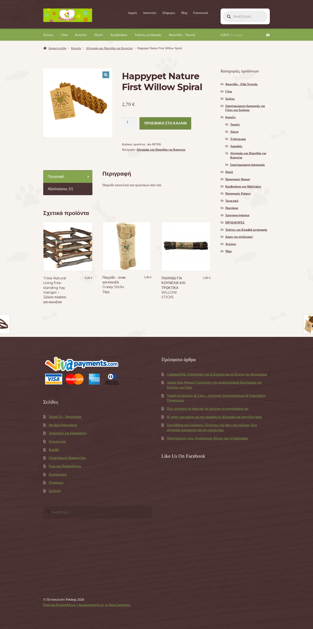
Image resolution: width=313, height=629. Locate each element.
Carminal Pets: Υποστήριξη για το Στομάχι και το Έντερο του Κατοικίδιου (217, 374)
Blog (184, 12)
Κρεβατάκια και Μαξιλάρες (243, 186)
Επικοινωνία (200, 12)
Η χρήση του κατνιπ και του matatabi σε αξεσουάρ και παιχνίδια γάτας (214, 417)
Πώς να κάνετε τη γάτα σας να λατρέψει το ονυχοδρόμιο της (207, 408)
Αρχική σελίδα (57, 48)
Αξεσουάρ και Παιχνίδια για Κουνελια (109, 48)
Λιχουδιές (236, 146)
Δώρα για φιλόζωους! (239, 236)
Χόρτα (234, 131)
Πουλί (98, 35)
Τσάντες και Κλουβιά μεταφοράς (246, 229)
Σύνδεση (55, 491)
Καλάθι (54, 450)
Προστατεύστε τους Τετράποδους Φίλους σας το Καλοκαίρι (207, 438)
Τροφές (235, 124)
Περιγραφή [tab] (56, 177)
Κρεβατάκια (119, 35)
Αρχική (132, 12)
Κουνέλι (81, 35)
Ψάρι (228, 251)
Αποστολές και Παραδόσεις (68, 433)
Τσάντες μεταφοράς (148, 35)
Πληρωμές (168, 12)
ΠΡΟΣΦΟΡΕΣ (234, 222)
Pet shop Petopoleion (63, 425)
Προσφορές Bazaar (237, 179)
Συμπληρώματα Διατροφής (247, 164)
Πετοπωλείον (58, 474)
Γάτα (64, 35)
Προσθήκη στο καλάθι (165, 123)
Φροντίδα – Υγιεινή (182, 35)
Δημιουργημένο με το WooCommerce (104, 605)
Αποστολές (149, 12)
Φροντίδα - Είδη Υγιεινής (241, 84)
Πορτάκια (231, 208)
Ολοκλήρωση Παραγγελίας (67, 458)
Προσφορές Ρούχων (238, 193)
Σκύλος (48, 35)
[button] (105, 74)
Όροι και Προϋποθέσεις (65, 466)
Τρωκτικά (231, 200)
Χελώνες (230, 244)
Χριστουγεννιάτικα (237, 215)
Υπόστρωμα (238, 139)
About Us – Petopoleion (65, 416)
